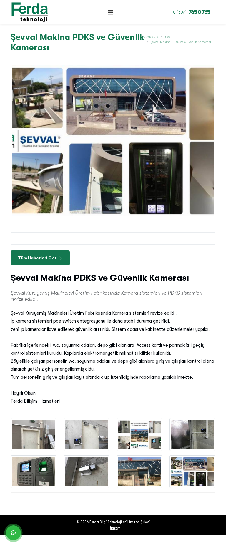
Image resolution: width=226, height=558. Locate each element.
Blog (167, 37)
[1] (111, 12)
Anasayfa (151, 37)
